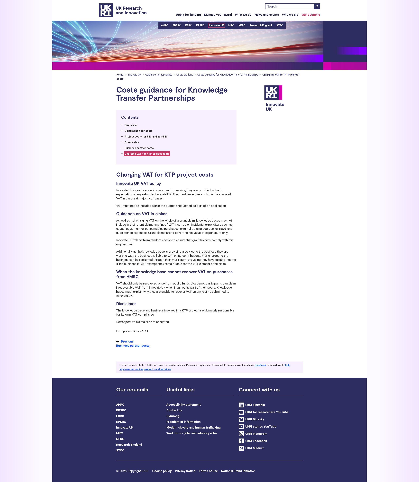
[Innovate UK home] (283, 100)
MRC (231, 25)
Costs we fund (184, 74)
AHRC (164, 25)
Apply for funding (188, 15)
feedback (260, 365)
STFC (279, 25)
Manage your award (218, 15)
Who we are (290, 15)
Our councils (311, 15)
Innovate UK (216, 25)
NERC (241, 25)
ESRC (188, 25)
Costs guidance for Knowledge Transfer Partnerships (227, 74)
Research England (261, 25)
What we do (243, 15)
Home (119, 74)
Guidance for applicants (158, 74)
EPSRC (200, 25)
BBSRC (177, 25)
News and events (267, 15)
